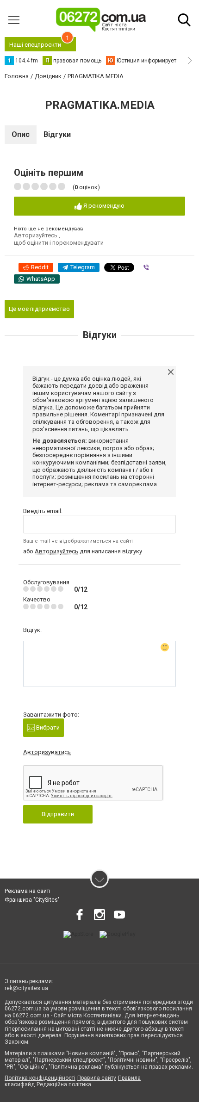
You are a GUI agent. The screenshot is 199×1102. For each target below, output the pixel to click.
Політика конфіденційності (40, 1078)
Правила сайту (96, 1078)
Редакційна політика (64, 1084)
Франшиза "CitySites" (32, 900)
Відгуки (57, 134)
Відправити (58, 814)
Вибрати (47, 727)
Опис (21, 134)
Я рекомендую (103, 205)
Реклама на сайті (27, 891)
